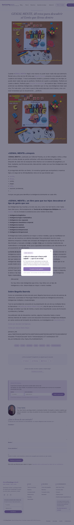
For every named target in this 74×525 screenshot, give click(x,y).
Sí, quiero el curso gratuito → (37, 269)
